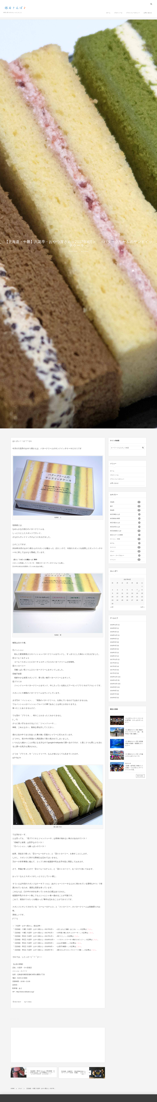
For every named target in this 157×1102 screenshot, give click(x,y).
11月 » (142, 607)
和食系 (125, 510)
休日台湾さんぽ (125, 527)
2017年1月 (113, 673)
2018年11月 (113, 635)
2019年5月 (113, 628)
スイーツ (125, 547)
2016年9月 (113, 687)
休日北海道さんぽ (125, 531)
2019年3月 (113, 632)
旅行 (125, 506)
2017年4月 (113, 663)
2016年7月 (113, 694)
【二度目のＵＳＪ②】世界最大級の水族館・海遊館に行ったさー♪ (134, 743)
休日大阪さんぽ (125, 522)
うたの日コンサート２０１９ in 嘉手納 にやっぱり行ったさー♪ (134, 720)
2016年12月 (113, 677)
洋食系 (125, 502)
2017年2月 (113, 670)
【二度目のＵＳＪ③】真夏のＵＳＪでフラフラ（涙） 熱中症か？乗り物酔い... (134, 732)
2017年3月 (113, 666)
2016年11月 (113, 680)
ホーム (108, 13)
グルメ (29, 1032)
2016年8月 (113, 690)
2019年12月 (113, 625)
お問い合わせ (148, 13)
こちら (89, 929)
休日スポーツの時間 (125, 535)
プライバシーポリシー (133, 13)
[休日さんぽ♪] (15, 8)
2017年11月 (113, 659)
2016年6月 (113, 697)
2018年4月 (113, 645)
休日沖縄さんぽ (125, 514)
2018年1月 (113, 656)
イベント (125, 559)
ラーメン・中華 (125, 539)
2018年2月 (113, 652)
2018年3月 (113, 649)
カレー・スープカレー (125, 555)
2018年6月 (113, 638)
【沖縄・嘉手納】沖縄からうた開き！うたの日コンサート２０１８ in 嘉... (134, 767)
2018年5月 (113, 642)
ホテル (125, 543)
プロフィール (118, 13)
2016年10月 (113, 683)
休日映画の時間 (125, 518)
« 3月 (111, 607)
